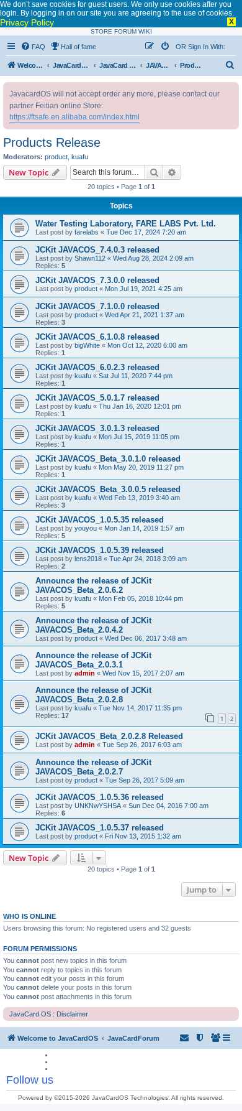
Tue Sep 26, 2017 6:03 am (142, 744)
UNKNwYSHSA (97, 805)
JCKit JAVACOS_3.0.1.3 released (97, 428)
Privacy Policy (27, 22)
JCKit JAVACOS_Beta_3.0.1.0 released (108, 458)
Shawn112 (89, 258)
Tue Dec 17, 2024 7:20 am (146, 232)
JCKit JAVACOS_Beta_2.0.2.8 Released (109, 736)
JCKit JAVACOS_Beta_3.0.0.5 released (108, 489)
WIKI (145, 31)
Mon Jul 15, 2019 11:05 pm (139, 436)
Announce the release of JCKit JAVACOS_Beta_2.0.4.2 (93, 625)
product (56, 156)
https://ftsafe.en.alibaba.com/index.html (74, 117)
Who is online (29, 916)
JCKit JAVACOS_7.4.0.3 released (97, 249)
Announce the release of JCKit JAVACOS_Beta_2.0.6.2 (93, 585)
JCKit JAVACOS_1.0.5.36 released (99, 797)
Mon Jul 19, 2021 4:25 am (143, 288)
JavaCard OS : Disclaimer (48, 1014)
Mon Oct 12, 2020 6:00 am (147, 345)
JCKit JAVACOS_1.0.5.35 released (99, 519)
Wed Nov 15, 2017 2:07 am (143, 673)
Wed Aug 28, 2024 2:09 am (153, 258)
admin (84, 673)
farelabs (86, 232)
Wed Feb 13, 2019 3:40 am (139, 497)
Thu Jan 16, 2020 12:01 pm (140, 406)
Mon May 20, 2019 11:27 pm (141, 467)
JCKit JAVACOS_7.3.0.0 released (97, 280)
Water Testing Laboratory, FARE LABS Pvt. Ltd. (125, 223)
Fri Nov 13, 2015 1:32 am (143, 836)
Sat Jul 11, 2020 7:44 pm (136, 375)
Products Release (52, 142)
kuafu (79, 156)
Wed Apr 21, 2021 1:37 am (144, 314)
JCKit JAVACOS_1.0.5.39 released (99, 550)
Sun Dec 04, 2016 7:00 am (168, 805)
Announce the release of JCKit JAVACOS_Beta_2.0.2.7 (93, 767)
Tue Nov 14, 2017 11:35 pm (140, 708)
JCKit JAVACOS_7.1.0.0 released (97, 306)
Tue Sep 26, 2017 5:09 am (144, 780)
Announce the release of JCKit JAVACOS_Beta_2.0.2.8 (93, 695)
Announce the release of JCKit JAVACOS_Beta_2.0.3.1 (93, 660)
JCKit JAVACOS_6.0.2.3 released (97, 367)
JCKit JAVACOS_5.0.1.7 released (97, 397)
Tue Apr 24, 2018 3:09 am (148, 558)
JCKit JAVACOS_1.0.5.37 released (99, 827)
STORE (101, 31)
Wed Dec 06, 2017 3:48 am (146, 638)
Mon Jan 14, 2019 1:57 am (144, 528)
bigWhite (87, 345)
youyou (85, 528)
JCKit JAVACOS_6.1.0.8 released (97, 337)
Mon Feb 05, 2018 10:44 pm (141, 598)
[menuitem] (32, 46)
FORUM (125, 31)
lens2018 (88, 558)
